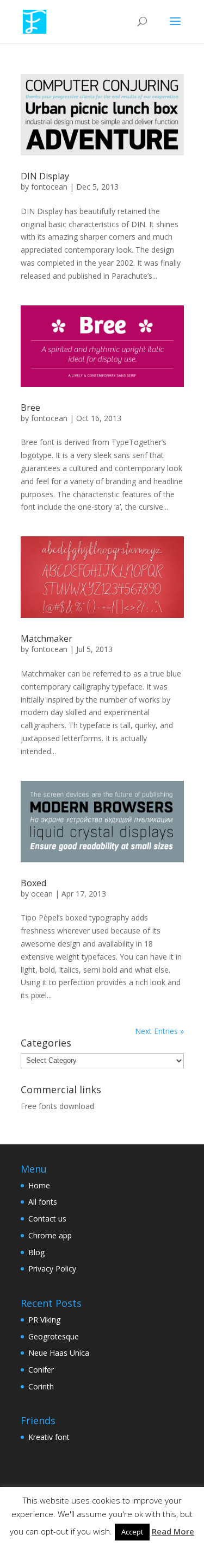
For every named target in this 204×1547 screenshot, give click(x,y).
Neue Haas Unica (58, 1353)
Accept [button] (132, 1532)
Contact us (47, 1218)
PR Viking (44, 1319)
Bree (30, 408)
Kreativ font (49, 1437)
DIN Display (45, 176)
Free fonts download (57, 1106)
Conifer (41, 1369)
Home (39, 1185)
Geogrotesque (53, 1336)
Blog (36, 1252)
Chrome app (50, 1235)
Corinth (41, 1386)
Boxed (33, 883)
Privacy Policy (52, 1268)
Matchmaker (46, 638)
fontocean (49, 186)
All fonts (42, 1202)
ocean (42, 893)
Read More (173, 1531)
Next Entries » (159, 1031)
